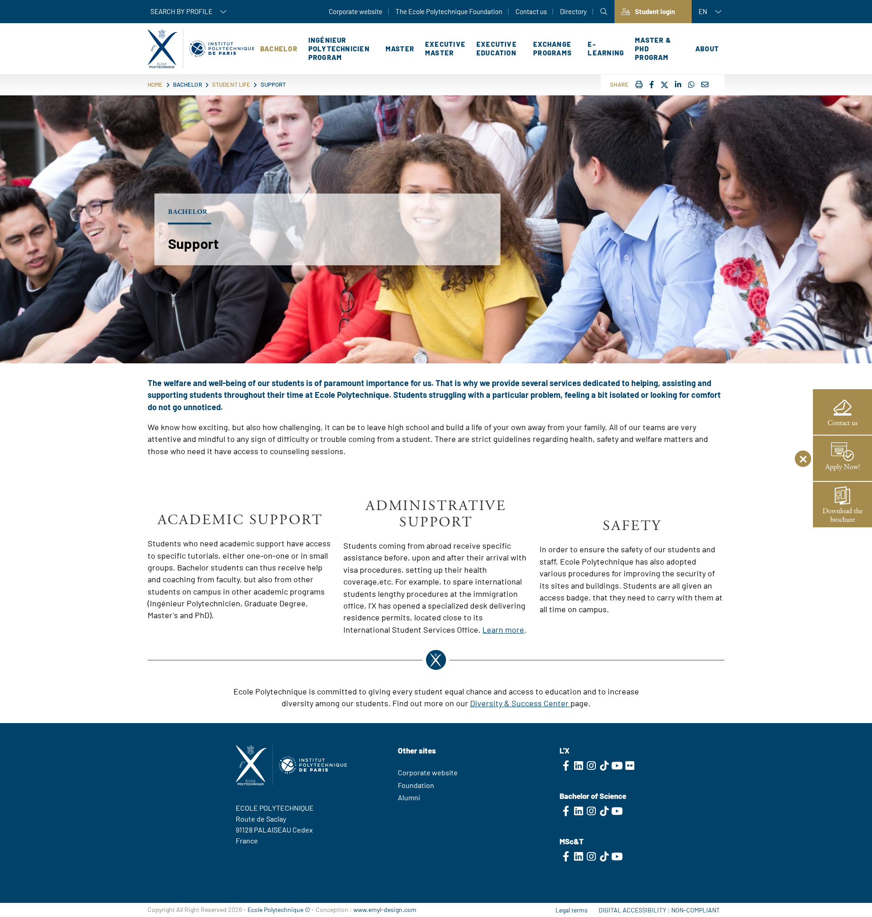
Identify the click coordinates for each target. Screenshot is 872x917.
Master (400, 49)
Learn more (503, 629)
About (707, 49)
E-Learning (606, 48)
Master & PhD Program (653, 48)
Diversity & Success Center (520, 703)
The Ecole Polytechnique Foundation (449, 11)
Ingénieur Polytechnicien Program (339, 48)
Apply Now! (842, 467)
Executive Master (445, 48)
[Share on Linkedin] (678, 84)
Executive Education (496, 48)
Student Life (231, 84)
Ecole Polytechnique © (279, 909)
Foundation (416, 785)
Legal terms (571, 910)
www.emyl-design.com (384, 909)
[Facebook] (651, 84)
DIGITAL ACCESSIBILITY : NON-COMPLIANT (659, 910)
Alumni (409, 797)
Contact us (531, 11)
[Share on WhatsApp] (691, 84)
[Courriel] (704, 84)
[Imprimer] (639, 84)
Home (155, 84)
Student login (655, 11)
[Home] (201, 48)
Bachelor (278, 49)
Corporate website (355, 11)
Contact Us (253, 858)
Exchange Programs (552, 48)
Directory (573, 11)
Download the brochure (842, 515)
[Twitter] (664, 85)
